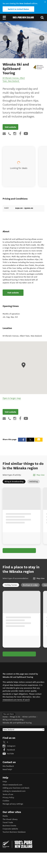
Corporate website (10, 829)
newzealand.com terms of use (16, 700)
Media (5, 816)
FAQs (5, 781)
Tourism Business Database (14, 832)
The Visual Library (10, 819)
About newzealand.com (12, 785)
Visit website (10, 127)
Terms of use (8, 794)
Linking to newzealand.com (14, 791)
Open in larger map (12, 398)
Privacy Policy (8, 797)
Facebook (10, 750)
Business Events (9, 826)
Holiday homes (11, 585)
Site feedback (8, 766)
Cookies (6, 801)
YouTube (10, 753)
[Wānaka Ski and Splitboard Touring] (38, 66)
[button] (4, 17)
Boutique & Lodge (30, 585)
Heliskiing (33, 481)
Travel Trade (8, 822)
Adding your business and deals (16, 788)
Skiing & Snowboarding (14, 481)
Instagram (10, 746)
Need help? (7, 769)
